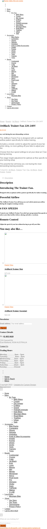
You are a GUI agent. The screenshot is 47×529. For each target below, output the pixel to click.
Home (8, 9)
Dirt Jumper (20, 18)
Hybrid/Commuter (21, 23)
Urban (18, 32)
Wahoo (13, 90)
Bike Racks (15, 37)
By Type (14, 13)
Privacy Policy (16, 104)
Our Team (14, 101)
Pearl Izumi (15, 80)
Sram (13, 87)
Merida (13, 75)
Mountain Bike (16, 96)
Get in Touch (10, 379)
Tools (13, 54)
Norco (13, 78)
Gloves (13, 40)
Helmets (14, 42)
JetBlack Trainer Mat (14, 269)
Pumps (13, 49)
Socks (13, 52)
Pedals (13, 47)
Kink (12, 68)
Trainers (14, 56)
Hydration (14, 44)
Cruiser (18, 16)
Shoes (13, 51)
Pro (12, 82)
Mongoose (14, 77)
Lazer (13, 70)
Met (12, 73)
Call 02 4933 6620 (12, 108)
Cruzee (13, 63)
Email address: (5, 323)
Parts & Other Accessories (20, 45)
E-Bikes (18, 20)
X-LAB (13, 92)
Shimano (14, 83)
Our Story (14, 99)
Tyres (13, 58)
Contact (9, 106)
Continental (15, 61)
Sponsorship (15, 103)
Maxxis (13, 71)
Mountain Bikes (21, 26)
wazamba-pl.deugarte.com (10, 528)
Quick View (9, 265)
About (9, 97)
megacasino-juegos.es (31, 528)
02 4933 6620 (8, 336)
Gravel (18, 21)
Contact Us (4, 346)
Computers (15, 39)
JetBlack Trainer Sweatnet (16, 311)
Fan (28, 170)
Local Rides (10, 94)
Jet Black (14, 66)
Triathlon (19, 30)
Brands (9, 59)
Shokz (13, 85)
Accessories (10, 35)
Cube (13, 64)
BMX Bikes (20, 14)
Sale (17, 33)
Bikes (8, 11)
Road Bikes (20, 28)
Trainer (8, 172)
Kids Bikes (19, 25)
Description (9, 178)
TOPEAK (14, 89)
